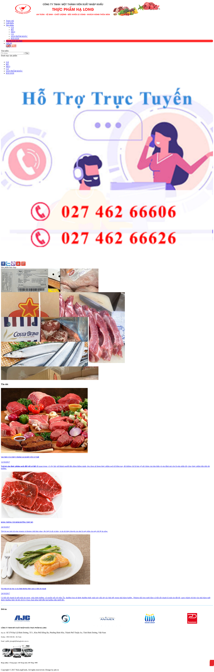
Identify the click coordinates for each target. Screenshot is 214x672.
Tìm (26, 53)
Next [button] (2, 618)
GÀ (12, 27)
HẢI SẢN (15, 38)
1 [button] (94, 626)
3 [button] (101, 626)
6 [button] (112, 626)
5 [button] (109, 626)
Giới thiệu (10, 23)
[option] (28, 618)
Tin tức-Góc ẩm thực (14, 41)
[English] (8, 47)
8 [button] (120, 626)
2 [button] (97, 626)
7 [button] (116, 626)
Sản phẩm (10, 25)
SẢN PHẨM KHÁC (19, 36)
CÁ (12, 34)
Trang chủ (10, 21)
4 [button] (105, 626)
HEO (13, 32)
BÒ (12, 30)
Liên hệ (9, 43)
